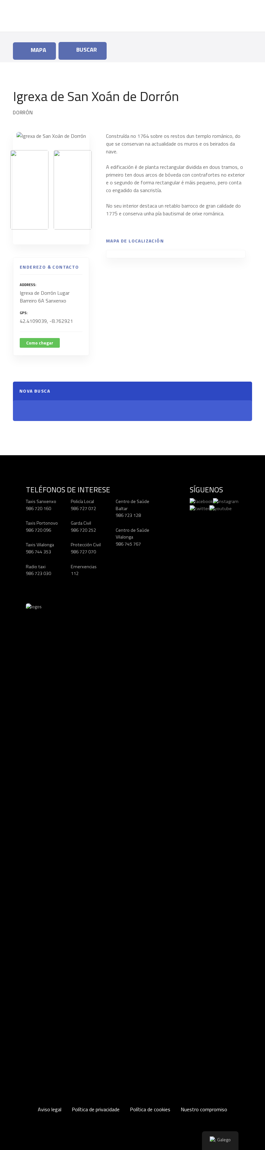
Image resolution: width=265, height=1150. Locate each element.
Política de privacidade (96, 1109)
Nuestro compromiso (204, 1109)
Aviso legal (49, 1109)
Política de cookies (150, 1109)
